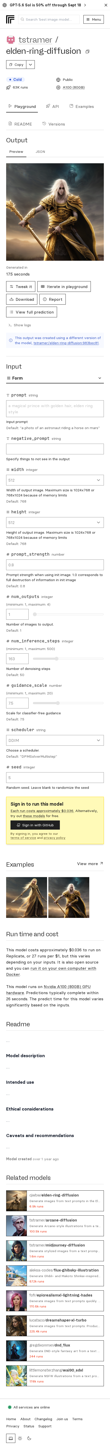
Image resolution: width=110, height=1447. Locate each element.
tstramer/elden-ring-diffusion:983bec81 (66, 343)
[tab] (16, 151)
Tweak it (24, 286)
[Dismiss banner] (106, 5)
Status (29, 1426)
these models (34, 816)
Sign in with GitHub (38, 825)
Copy (19, 64)
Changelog (43, 1419)
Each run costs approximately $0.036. (42, 810)
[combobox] (48, 19)
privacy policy (54, 838)
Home (11, 1419)
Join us (62, 1419)
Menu (96, 19)
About (25, 1419)
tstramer (35, 40)
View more (88, 863)
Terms (77, 1419)
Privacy (12, 1426)
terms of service (23, 838)
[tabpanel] (55, 591)
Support (44, 1426)
